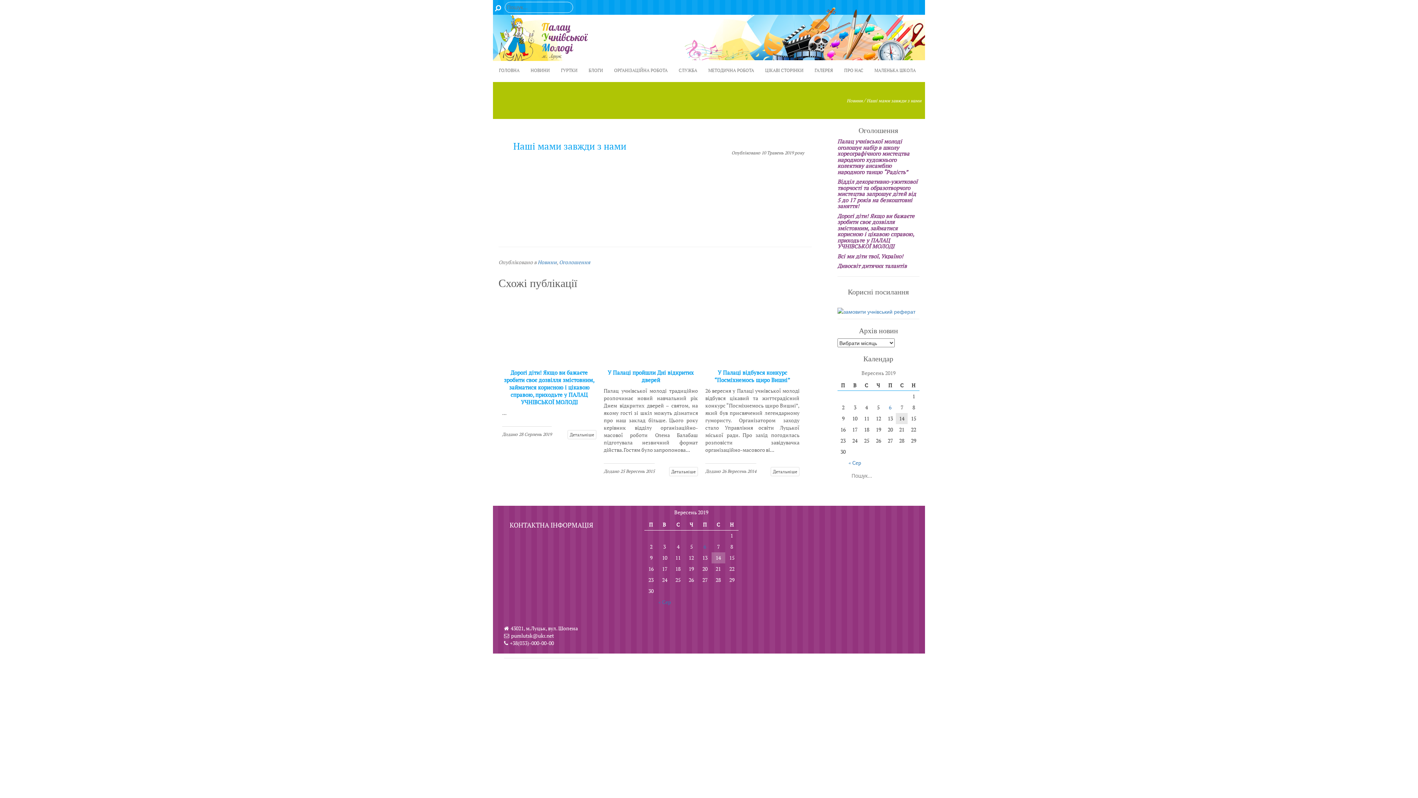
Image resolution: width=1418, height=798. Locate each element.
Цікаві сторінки (784, 70)
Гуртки (569, 70)
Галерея (824, 70)
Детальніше (582, 434)
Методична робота (731, 70)
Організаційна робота (641, 70)
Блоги (596, 70)
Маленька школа (895, 70)
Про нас (853, 70)
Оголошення (574, 262)
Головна (509, 70)
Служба (688, 70)
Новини (540, 70)
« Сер (855, 462)
